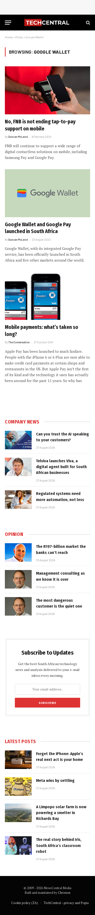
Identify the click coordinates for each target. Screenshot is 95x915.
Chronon (64, 892)
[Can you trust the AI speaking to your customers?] (18, 440)
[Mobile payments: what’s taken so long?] (47, 296)
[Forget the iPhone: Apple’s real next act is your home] (18, 759)
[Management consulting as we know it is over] (18, 579)
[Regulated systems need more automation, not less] (18, 499)
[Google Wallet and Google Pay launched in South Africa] (47, 193)
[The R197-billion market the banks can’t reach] (18, 552)
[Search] (87, 22)
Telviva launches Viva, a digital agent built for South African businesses (61, 466)
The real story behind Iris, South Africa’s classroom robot (58, 845)
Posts (19, 37)
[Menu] (8, 22)
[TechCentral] (47, 22)
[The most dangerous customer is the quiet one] (18, 606)
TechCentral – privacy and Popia (66, 903)
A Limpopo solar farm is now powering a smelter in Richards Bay (61, 812)
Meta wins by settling (55, 780)
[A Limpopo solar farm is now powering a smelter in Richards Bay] (18, 813)
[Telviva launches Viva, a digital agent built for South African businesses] (18, 467)
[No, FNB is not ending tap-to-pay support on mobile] (47, 90)
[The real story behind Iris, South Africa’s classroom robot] (18, 845)
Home (9, 37)
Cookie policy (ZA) (24, 903)
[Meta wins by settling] (18, 786)
